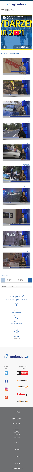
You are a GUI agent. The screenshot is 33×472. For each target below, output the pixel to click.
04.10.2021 (26, 251)
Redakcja (16, 456)
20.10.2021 (26, 122)
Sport (16, 426)
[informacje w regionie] (16, 4)
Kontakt (16, 463)
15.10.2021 (26, 165)
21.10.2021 (26, 100)
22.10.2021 (26, 78)
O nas (16, 442)
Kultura (16, 432)
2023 (9, 280)
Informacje (16, 423)
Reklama (16, 449)
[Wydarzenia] (16, 66)
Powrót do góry (16, 468)
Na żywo (16, 412)
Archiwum (16, 438)
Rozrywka (16, 429)
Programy (16, 419)
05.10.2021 (26, 230)
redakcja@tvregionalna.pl (16, 312)
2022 (20, 280)
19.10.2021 (26, 143)
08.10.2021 (26, 187)
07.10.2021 (26, 208)
